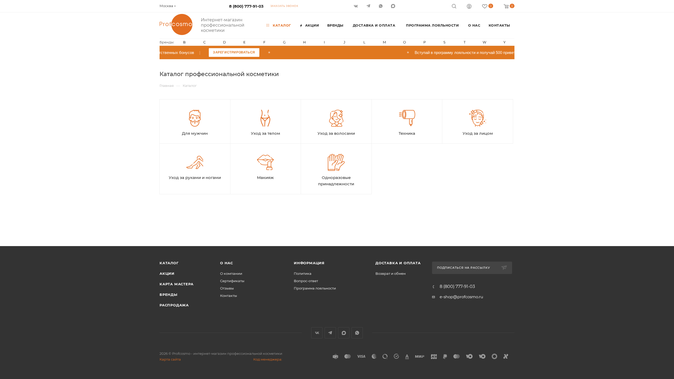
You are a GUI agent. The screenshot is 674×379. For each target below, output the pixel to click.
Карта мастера (176, 284)
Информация (309, 263)
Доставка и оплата (398, 263)
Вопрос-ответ (306, 281)
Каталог (169, 263)
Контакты (228, 295)
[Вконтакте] (356, 6)
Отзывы (227, 288)
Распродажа (174, 305)
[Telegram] (369, 6)
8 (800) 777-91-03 (246, 6)
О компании (231, 273)
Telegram (330, 332)
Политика (302, 273)
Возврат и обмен (390, 273)
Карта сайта (170, 359)
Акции (167, 273)
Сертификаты (232, 281)
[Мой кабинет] (469, 7)
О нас (226, 263)
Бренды (168, 294)
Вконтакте (317, 332)
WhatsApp (381, 6)
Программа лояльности (315, 288)
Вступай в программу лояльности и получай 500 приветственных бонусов (511, 52)
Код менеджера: (267, 359)
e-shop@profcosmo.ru (461, 296)
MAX (393, 6)
